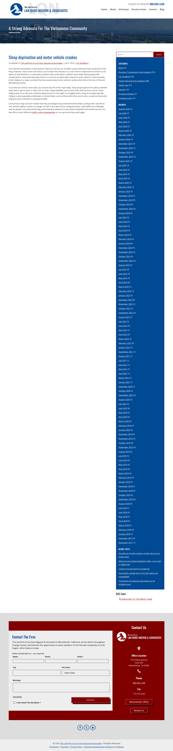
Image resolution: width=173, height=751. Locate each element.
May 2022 (123, 330)
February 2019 (125, 477)
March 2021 (124, 378)
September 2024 (126, 208)
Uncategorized (125, 98)
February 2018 (125, 529)
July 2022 (122, 321)
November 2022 (126, 304)
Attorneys (124, 9)
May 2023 (123, 278)
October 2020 (124, 391)
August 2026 (124, 109)
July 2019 (122, 456)
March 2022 (124, 339)
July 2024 (122, 217)
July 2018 (122, 508)
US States (66, 667)
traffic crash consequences (43, 112)
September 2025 (126, 156)
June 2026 (123, 117)
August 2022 (124, 317)
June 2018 (123, 512)
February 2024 (125, 239)
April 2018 (123, 521)
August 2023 (124, 265)
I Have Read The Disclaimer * (28, 702)
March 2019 (124, 473)
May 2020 (123, 412)
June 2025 (123, 169)
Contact (153, 9)
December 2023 (125, 247)
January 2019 (124, 482)
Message (17, 680)
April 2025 (123, 178)
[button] (170, 748)
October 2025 (124, 152)
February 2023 (125, 291)
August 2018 (124, 503)
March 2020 (124, 421)
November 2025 (126, 148)
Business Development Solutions (98, 747)
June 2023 (123, 274)
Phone (47, 657)
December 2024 (125, 195)
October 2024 (124, 204)
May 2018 (123, 516)
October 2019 (124, 443)
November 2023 (126, 252)
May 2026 (123, 122)
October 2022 (124, 308)
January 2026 (124, 139)
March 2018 (124, 525)
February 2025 (125, 187)
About (113, 9)
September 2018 (126, 499)
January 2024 (124, 243)
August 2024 (124, 213)
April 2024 (123, 230)
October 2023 (124, 256)
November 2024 (126, 200)
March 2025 (124, 182)
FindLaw (120, 747)
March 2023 (124, 287)
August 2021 (124, 356)
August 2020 (124, 399)
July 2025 (122, 165)
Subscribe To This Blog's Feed (136, 599)
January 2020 (124, 430)
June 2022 (123, 326)
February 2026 (125, 135)
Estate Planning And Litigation (132, 81)
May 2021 (123, 369)
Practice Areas (138, 9)
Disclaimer (17, 696)
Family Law (123, 85)
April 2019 (123, 469)
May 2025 (123, 174)
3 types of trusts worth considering (134, 569)
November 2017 (126, 542)
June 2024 (123, 221)
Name (15, 657)
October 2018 (124, 495)
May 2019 (123, 464)
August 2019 (124, 451)
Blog (162, 9)
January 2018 (124, 534)
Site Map (64, 747)
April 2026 (123, 126)
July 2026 (122, 113)
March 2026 (124, 130)
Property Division (126, 94)
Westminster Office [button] (139, 701)
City (14, 667)
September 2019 (126, 447)
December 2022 (125, 300)
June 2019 (123, 460)
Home (104, 9)
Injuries (122, 89)
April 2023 (123, 282)
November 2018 (126, 490)
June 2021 (123, 365)
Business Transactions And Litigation (135, 72)
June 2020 (123, 408)
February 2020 (125, 425)
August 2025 (124, 161)
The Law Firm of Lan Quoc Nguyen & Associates (41, 63)
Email (80, 657)
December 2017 (125, 538)
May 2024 (123, 226)
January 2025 (124, 191)
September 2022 (126, 313)
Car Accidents (82, 63)
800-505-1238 (157, 3)
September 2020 (126, 395)
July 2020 (122, 404)
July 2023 (122, 269)
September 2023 (126, 260)
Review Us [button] (139, 710)
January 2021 (124, 382)
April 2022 (123, 334)
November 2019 (126, 438)
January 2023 (124, 295)
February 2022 (125, 343)
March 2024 (124, 235)
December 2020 (125, 386)
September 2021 (126, 352)
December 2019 (125, 434)
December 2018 (125, 486)
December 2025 (125, 143)
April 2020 (123, 417)
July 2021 (122, 360)
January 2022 (124, 347)
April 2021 (123, 373)
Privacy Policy (76, 747)
